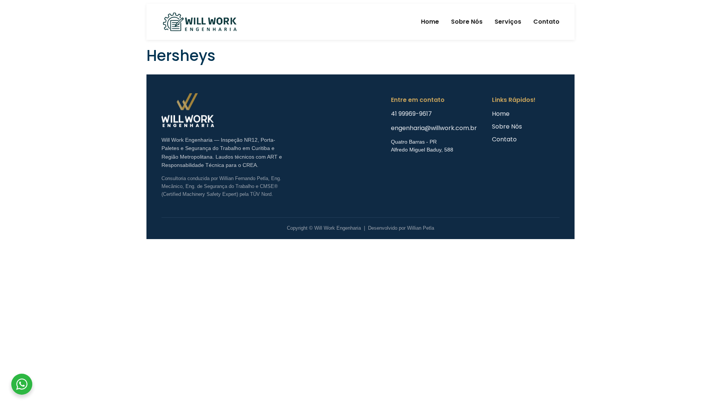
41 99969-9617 (411, 113)
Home (430, 21)
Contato (546, 21)
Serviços (508, 21)
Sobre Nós (467, 21)
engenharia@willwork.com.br (434, 128)
